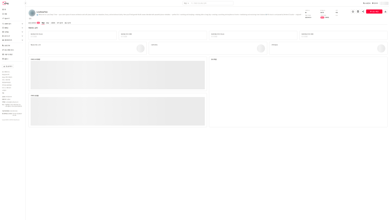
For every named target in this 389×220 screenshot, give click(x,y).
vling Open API (5, 74)
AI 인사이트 (33, 23)
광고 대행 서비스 (6, 72)
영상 (47, 23)
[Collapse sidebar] (25, 3)
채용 (3, 93)
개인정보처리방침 (6, 82)
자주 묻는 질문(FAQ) (6, 85)
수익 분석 (60, 23)
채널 (43, 23)
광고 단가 (68, 23)
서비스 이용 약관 (6, 80)
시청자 (53, 23)
